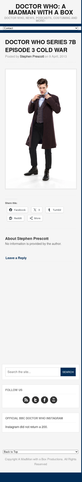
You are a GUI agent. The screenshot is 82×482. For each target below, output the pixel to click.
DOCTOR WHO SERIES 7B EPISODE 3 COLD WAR (40, 46)
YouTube (53, 399)
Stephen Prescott (32, 56)
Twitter (35, 399)
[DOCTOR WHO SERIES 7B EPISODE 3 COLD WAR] (41, 187)
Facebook (44, 399)
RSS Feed (26, 399)
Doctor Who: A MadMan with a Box (40, 9)
